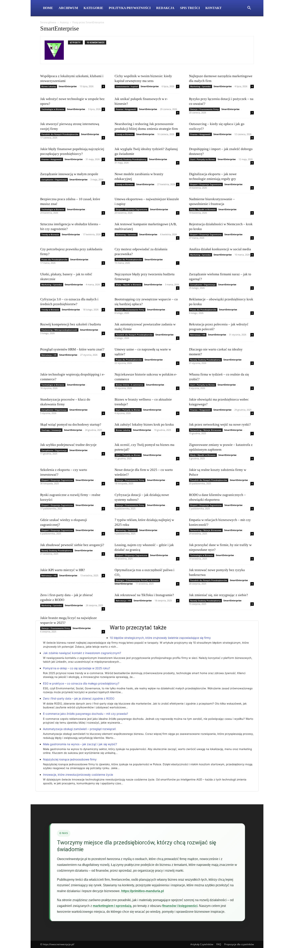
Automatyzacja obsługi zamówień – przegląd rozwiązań (79, 729)
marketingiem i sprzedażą (112, 906)
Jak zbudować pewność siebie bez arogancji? (72, 545)
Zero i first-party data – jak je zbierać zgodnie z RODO (78, 698)
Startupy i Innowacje (51, 430)
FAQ (218, 944)
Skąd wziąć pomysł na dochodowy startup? (70, 424)
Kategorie (93, 8)
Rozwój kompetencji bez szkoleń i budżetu (70, 324)
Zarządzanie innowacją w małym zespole (69, 174)
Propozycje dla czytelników (239, 944)
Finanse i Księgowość (126, 109)
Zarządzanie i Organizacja (54, 179)
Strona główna (48, 22)
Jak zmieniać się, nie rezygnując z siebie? (218, 595)
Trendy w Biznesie (124, 134)
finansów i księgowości (179, 906)
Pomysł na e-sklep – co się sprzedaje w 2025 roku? (76, 668)
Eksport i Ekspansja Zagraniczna (206, 184)
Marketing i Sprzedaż (200, 86)
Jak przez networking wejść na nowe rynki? (220, 424)
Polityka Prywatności (130, 8)
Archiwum (68, 8)
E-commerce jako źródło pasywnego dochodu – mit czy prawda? (85, 713)
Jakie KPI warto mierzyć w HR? (62, 570)
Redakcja (165, 8)
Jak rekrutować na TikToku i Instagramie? (144, 595)
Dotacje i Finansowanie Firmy (204, 109)
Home (48, 8)
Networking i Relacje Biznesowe (205, 430)
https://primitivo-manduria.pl (142, 891)
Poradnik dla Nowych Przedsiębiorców (59, 134)
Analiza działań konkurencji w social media (220, 249)
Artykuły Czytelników (201, 944)
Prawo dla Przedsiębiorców (54, 259)
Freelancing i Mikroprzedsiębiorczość (59, 329)
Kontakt (213, 8)
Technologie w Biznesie (52, 109)
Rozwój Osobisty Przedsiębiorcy (131, 159)
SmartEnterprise (68, 86)
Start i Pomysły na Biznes (202, 159)
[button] (249, 8)
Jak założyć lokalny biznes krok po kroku (144, 424)
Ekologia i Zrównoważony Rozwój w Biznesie (137, 580)
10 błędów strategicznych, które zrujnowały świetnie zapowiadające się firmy (160, 637)
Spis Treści (190, 8)
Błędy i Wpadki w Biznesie (203, 209)
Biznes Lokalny (48, 86)
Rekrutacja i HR (197, 334)
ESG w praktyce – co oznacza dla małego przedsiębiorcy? (81, 683)
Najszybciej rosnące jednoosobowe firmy (70, 759)
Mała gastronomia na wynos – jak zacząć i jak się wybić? (80, 744)
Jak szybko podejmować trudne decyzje (68, 445)
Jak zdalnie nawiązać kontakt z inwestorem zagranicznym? (82, 653)
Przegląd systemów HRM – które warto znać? (72, 349)
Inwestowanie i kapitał (127, 86)
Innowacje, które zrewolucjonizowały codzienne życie (78, 774)
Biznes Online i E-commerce (129, 384)
